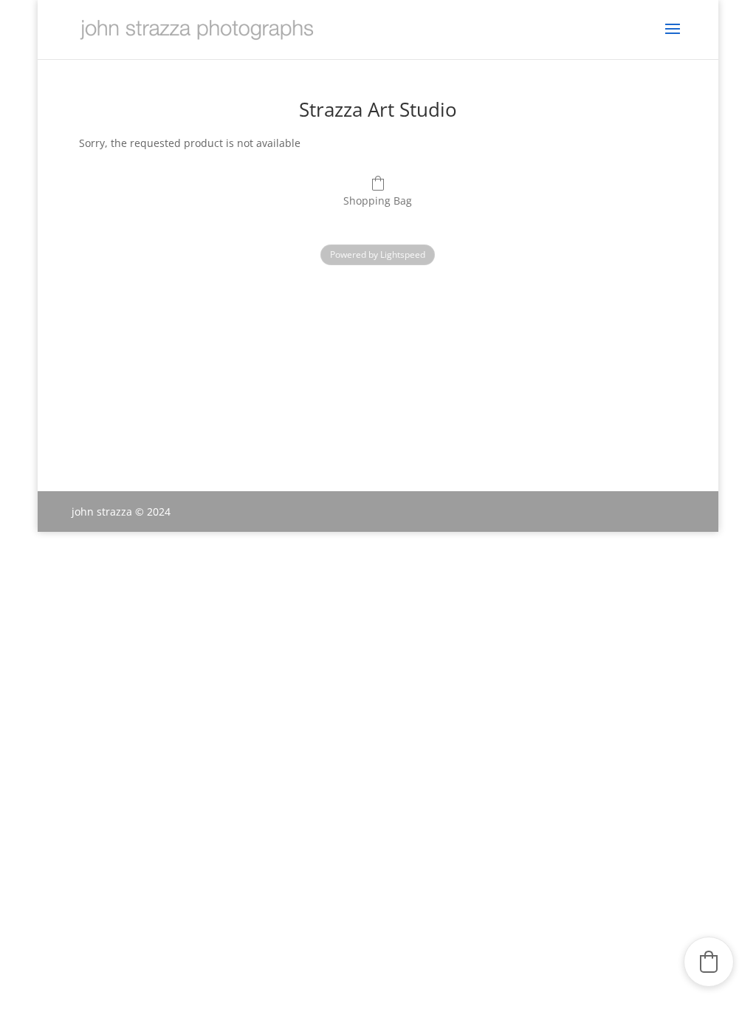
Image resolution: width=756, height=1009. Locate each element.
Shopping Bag (377, 201)
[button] (709, 962)
